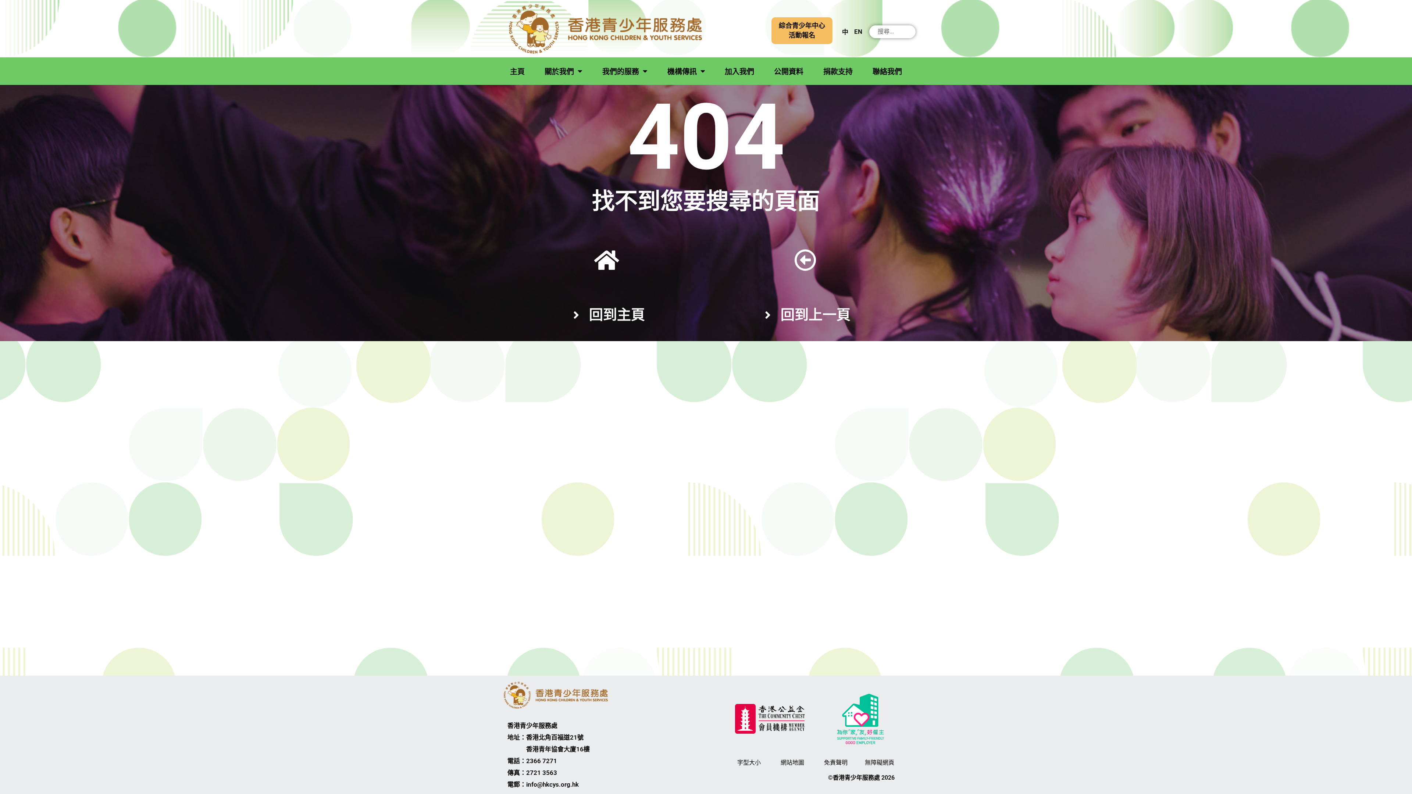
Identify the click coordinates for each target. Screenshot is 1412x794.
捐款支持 (838, 71)
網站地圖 (792, 762)
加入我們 (739, 71)
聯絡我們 (887, 71)
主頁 (517, 71)
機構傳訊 (682, 71)
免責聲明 (836, 762)
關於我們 (559, 71)
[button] (801, 30)
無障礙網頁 (879, 762)
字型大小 (749, 762)
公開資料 (788, 71)
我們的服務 (620, 71)
